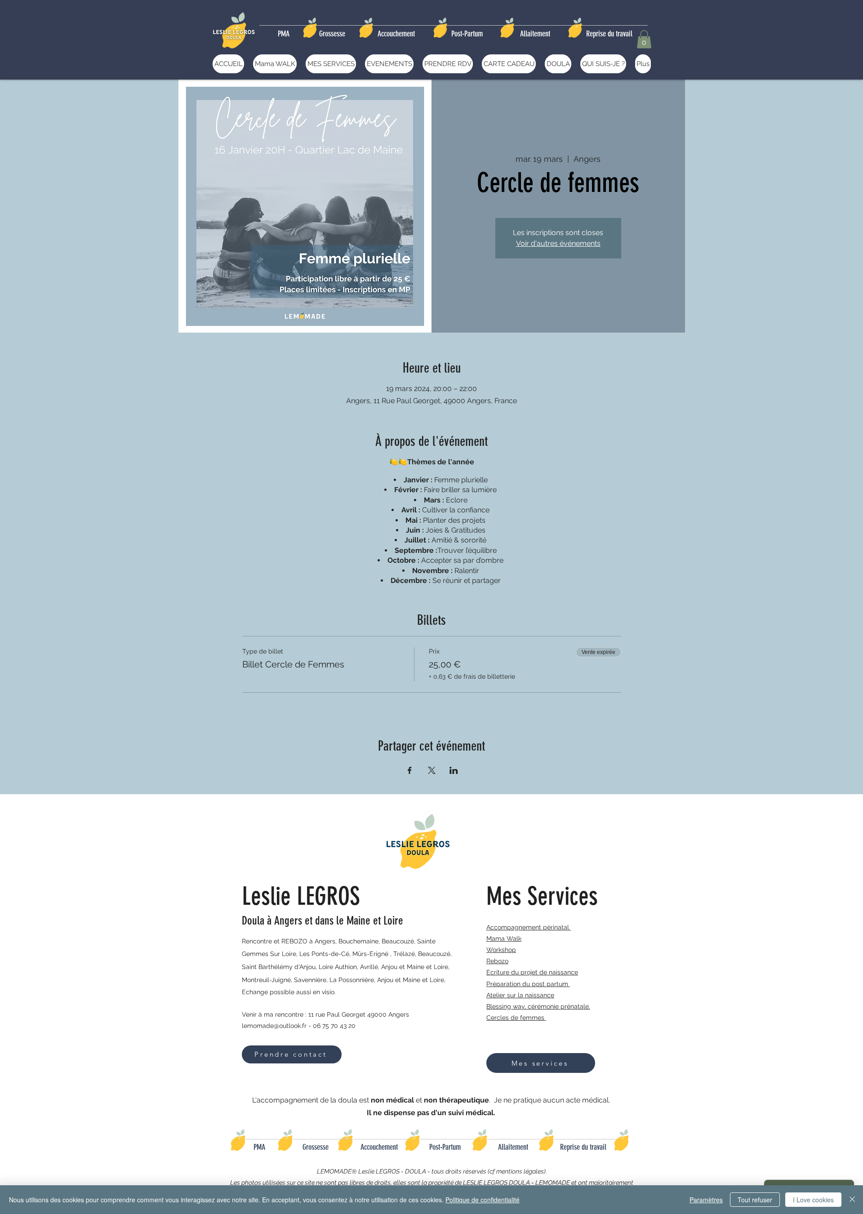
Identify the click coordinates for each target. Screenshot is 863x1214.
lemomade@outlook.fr (274, 1025)
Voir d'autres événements (558, 243)
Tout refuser (755, 1199)
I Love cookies (813, 1199)
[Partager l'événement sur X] (431, 770)
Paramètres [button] (706, 1199)
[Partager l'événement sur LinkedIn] (453, 770)
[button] (644, 39)
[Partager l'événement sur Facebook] (409, 770)
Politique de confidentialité (482, 1199)
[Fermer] (852, 1199)
